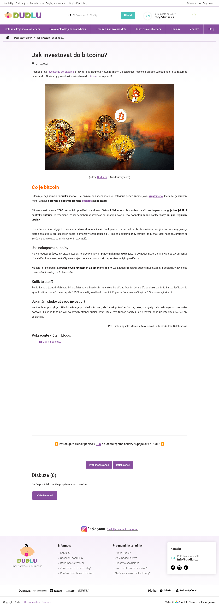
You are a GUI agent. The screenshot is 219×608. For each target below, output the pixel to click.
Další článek (123, 464)
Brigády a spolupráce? (127, 563)
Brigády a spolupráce (56, 3)
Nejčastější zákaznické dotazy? (132, 573)
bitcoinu (93, 76)
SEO (98, 444)
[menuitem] (22, 29)
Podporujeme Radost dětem (30, 3)
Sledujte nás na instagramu (122, 529)
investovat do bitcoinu (61, 71)
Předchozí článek (99, 464)
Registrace (208, 3)
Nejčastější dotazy (78, 3)
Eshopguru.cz (208, 602)
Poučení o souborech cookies (77, 573)
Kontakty (8, 3)
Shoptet (182, 602)
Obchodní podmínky (71, 558)
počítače (87, 200)
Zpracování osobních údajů (75, 568)
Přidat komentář (44, 495)
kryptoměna (156, 196)
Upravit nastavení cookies (37, 602)
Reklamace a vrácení (72, 563)
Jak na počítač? (52, 341)
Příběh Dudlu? (123, 552)
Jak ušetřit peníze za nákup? (131, 568)
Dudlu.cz (102, 177)
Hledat (128, 15)
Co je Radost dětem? (126, 558)
